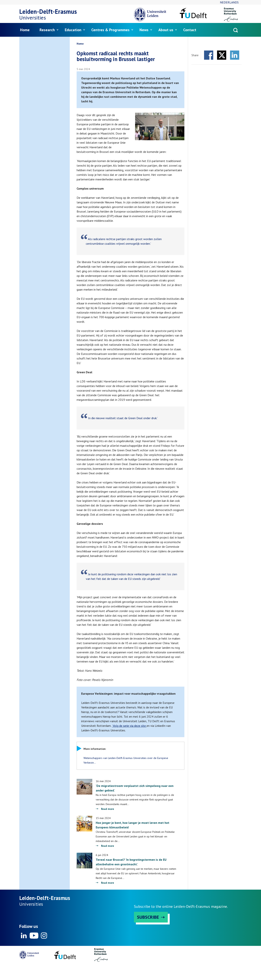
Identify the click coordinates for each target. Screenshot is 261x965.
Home (25, 30)
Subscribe (148, 917)
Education (73, 30)
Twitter (221, 55)
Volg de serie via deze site (129, 726)
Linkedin (23, 935)
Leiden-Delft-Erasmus (48, 11)
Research (47, 30)
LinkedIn (234, 55)
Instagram (43, 935)
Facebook (208, 55)
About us (165, 30)
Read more (107, 809)
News (143, 30)
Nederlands (229, 2)
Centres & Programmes (110, 30)
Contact (189, 30)
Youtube (33, 935)
